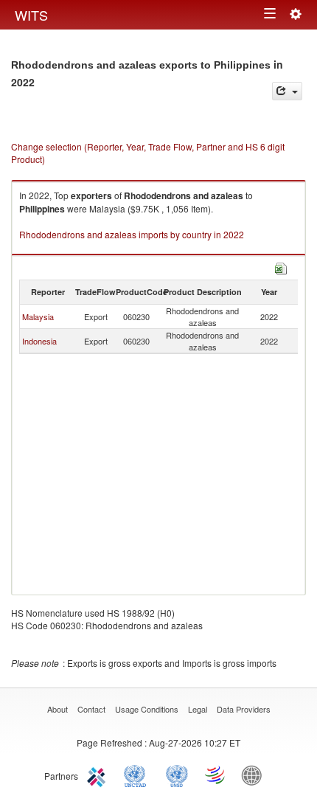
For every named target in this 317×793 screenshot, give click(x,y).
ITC (99, 774)
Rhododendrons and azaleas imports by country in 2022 (131, 234)
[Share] (287, 91)
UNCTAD (138, 774)
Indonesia (39, 341)
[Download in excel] (281, 266)
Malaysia (38, 316)
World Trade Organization (216, 774)
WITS (31, 14)
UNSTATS (177, 774)
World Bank (255, 774)
